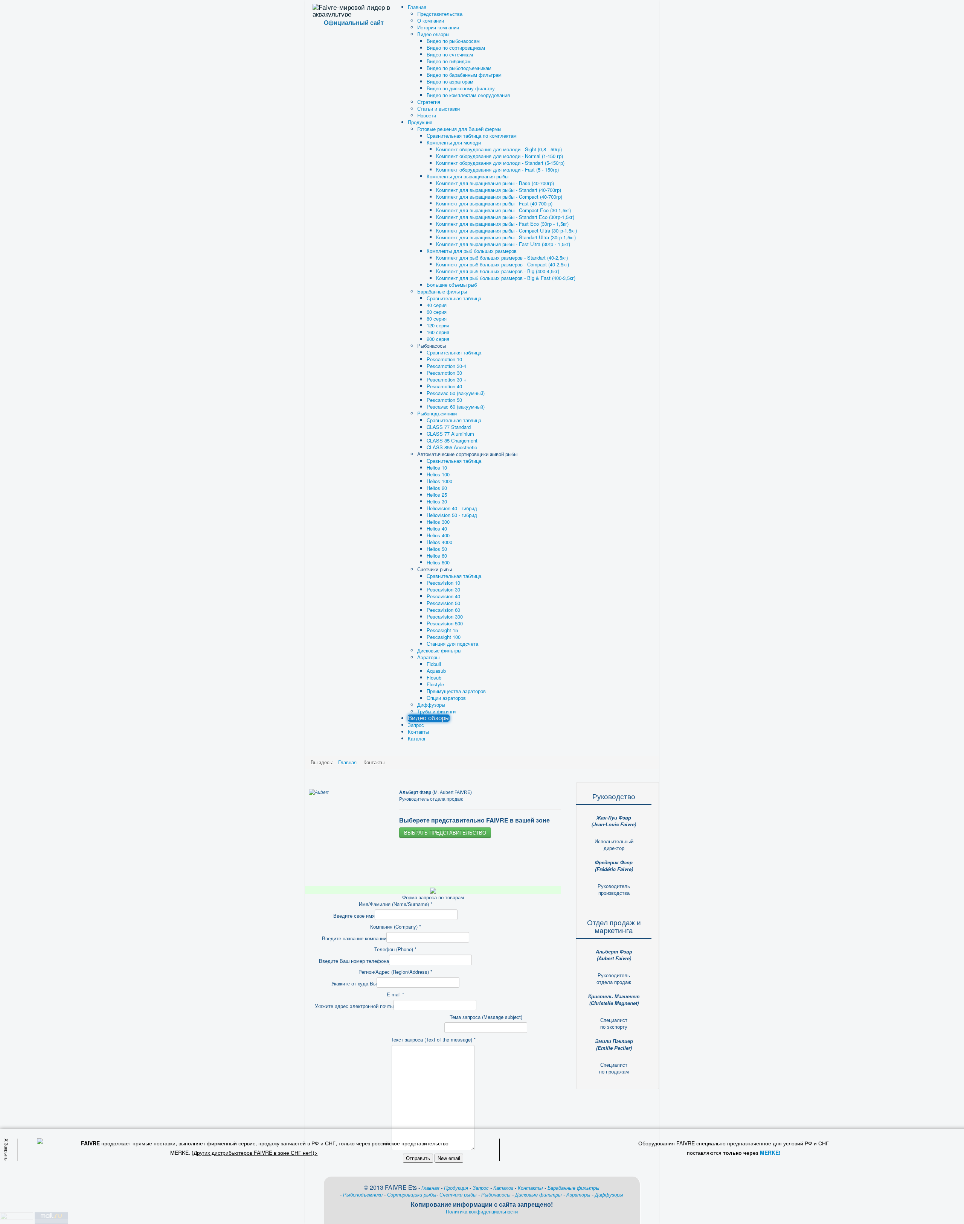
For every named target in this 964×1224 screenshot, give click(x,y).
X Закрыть (7, 1149)
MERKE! (770, 1152)
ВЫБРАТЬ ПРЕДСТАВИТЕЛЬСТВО (445, 832)
